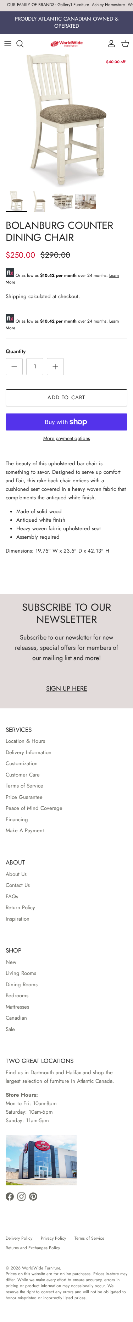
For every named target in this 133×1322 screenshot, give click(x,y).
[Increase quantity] (55, 366)
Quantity (16, 351)
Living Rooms (21, 973)
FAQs (12, 896)
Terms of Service (24, 786)
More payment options (66, 438)
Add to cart (66, 397)
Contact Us (18, 885)
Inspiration (17, 919)
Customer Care (23, 775)
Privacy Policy (53, 1238)
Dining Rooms (22, 984)
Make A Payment (25, 830)
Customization (22, 763)
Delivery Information (28, 752)
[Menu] (8, 43)
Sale (10, 1029)
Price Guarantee (24, 797)
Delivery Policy (19, 1238)
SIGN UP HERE (66, 688)
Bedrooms (17, 995)
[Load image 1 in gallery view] (66, 120)
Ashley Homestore (108, 4)
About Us (16, 874)
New (11, 962)
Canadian (16, 1018)
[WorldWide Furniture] (66, 43)
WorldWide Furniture (41, 1268)
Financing (17, 819)
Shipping (16, 296)
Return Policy (20, 907)
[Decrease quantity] (14, 366)
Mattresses (17, 1007)
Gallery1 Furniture (73, 4)
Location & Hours (25, 741)
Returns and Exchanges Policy (33, 1248)
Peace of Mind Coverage (34, 808)
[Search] (23, 43)
